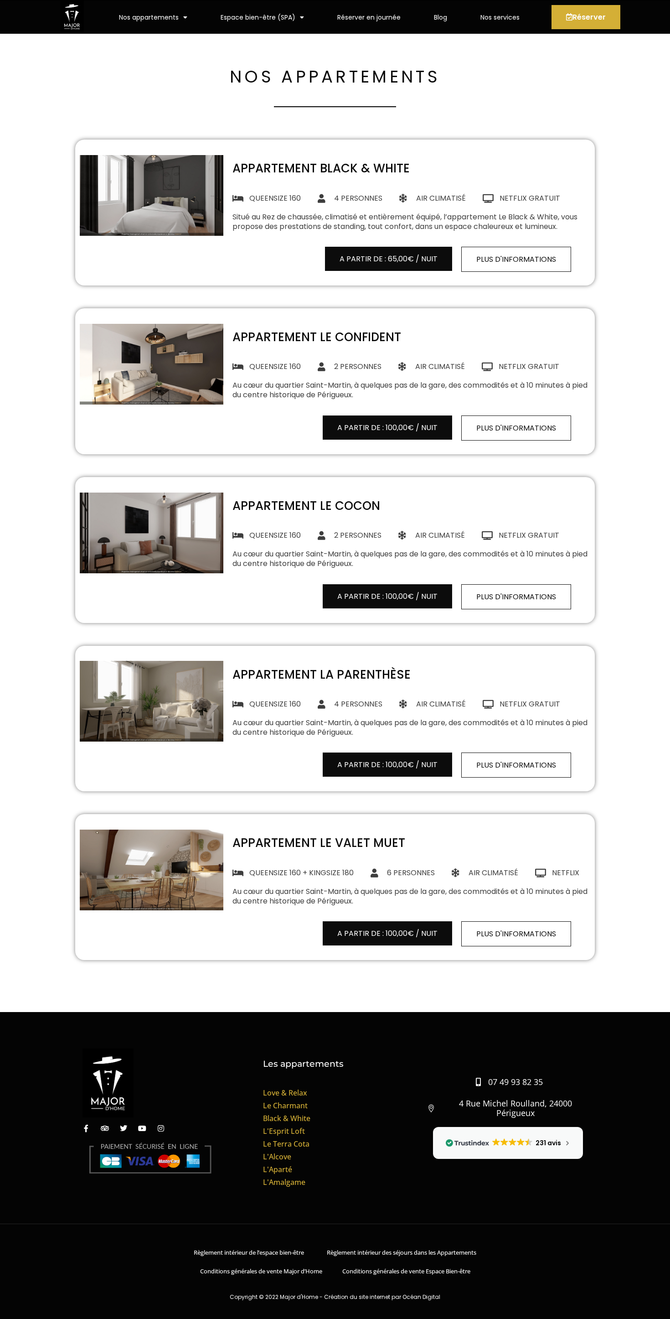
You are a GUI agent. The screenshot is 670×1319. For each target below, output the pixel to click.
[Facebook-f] (86, 1128)
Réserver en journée (369, 17)
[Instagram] (161, 1128)
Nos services (500, 17)
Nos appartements (149, 17)
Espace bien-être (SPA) (258, 17)
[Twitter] (123, 1128)
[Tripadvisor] (104, 1128)
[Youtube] (142, 1128)
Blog (440, 17)
